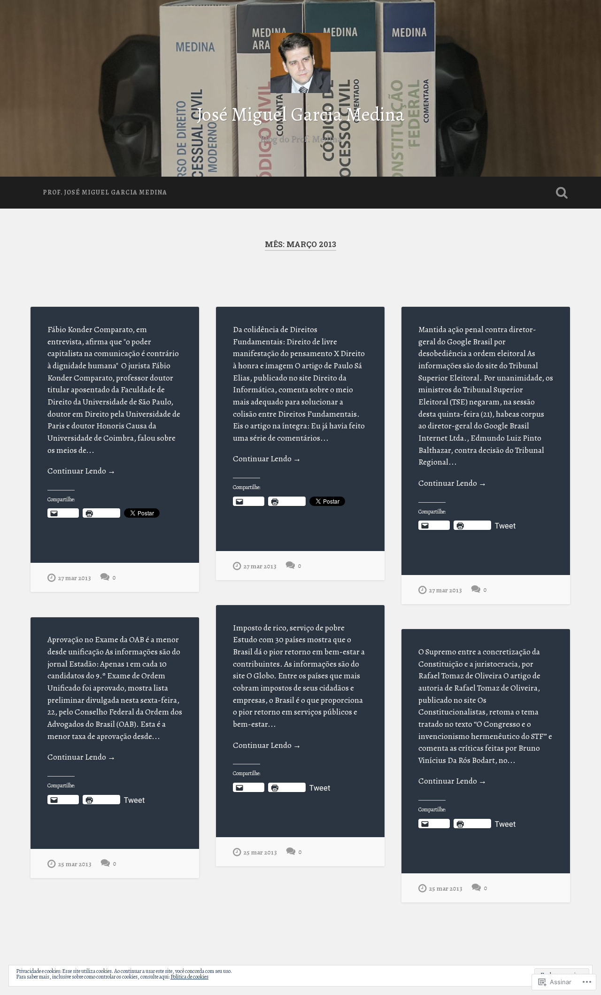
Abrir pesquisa (561, 193)
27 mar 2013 (74, 578)
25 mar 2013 (260, 852)
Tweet (505, 525)
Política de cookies (189, 976)
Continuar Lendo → (81, 471)
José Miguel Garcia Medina (301, 114)
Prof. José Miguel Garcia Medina (105, 192)
